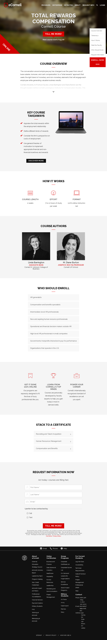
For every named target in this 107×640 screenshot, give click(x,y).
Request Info (88, 5)
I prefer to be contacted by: (36, 509)
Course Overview (96, 31)
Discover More (36, 161)
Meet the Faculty (96, 45)
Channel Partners (37, 600)
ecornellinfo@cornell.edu (83, 608)
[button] (97, 5)
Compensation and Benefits (47, 448)
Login (102, 5)
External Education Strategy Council (37, 564)
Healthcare (49, 573)
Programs (45, 5)
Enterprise (57, 5)
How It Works (95, 40)
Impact (78, 5)
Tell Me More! (53, 526)
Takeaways (94, 35)
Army (62, 602)
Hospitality (49, 576)
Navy (62, 612)
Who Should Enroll (97, 50)
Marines (63, 609)
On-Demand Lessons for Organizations (65, 576)
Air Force (64, 599)
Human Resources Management (48, 441)
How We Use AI (65, 635)
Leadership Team (37, 576)
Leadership (49, 585)
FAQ (33, 609)
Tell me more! (53, 34)
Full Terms (49, 536)
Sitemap (39, 635)
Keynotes (68, 5)
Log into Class (79, 561)
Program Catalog (37, 579)
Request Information (97, 55)
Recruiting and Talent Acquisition (48, 434)
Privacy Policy (57, 536)
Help (76, 591)
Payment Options (37, 603)
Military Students (37, 606)
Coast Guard (64, 606)
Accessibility (79, 565)
